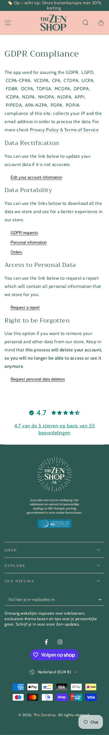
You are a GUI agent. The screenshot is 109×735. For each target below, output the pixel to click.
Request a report (25, 307)
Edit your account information (36, 177)
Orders (16, 252)
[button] (85, 23)
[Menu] (8, 23)
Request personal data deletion (38, 379)
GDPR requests (24, 232)
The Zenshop (45, 715)
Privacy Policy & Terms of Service (64, 130)
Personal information (29, 242)
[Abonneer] (100, 599)
